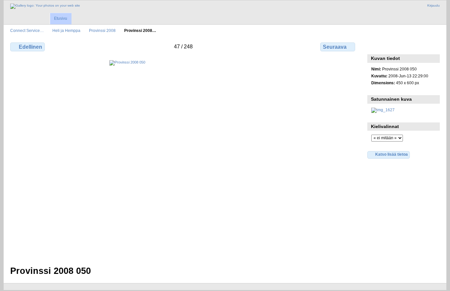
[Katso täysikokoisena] (183, 159)
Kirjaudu (433, 5)
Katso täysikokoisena (375, 46)
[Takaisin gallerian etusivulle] (45, 6)
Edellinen (30, 47)
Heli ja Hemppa (66, 30)
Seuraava (335, 47)
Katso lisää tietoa (391, 154)
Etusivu (60, 18)
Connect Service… (27, 30)
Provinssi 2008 (102, 30)
